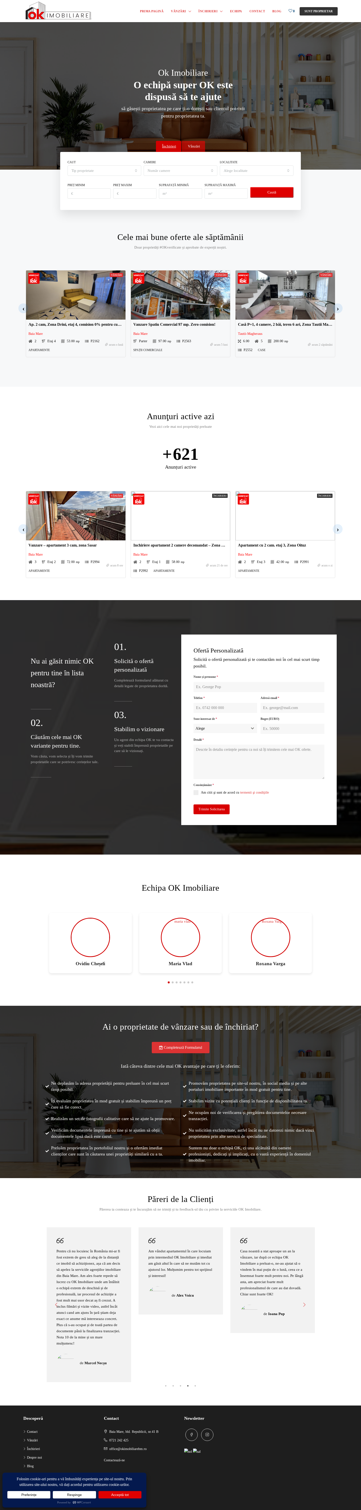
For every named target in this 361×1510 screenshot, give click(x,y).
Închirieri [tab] (169, 146)
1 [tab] (165, 1385)
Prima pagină (152, 11)
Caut (72, 162)
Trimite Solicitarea (211, 809)
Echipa (236, 11)
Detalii (199, 739)
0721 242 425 (118, 1440)
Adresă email (270, 698)
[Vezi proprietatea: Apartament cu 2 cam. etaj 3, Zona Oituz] (285, 515)
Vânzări (178, 11)
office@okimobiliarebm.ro (128, 1449)
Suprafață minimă (174, 185)
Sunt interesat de (205, 719)
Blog (276, 11)
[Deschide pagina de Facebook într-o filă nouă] (191, 1435)
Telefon (199, 698)
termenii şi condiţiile (254, 792)
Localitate (228, 162)
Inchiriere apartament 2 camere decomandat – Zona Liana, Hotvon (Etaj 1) (196, 545)
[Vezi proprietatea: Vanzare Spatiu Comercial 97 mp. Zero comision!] (180, 295)
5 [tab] (195, 1385)
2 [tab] (173, 1385)
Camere (150, 162)
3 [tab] (180, 1385)
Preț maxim (122, 185)
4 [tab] (187, 1385)
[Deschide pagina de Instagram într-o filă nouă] (207, 1435)
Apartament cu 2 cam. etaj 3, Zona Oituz (272, 545)
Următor (304, 1305)
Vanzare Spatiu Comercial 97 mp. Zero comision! (174, 324)
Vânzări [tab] (194, 146)
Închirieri (208, 11)
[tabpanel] (89, 1271)
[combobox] (104, 170)
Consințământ (204, 785)
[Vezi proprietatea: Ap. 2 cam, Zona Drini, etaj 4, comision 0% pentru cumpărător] (75, 295)
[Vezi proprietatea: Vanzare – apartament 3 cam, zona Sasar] (75, 515)
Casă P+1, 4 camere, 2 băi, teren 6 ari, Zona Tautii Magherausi (290, 324)
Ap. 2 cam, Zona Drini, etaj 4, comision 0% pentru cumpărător (81, 324)
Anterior (56, 1305)
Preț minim (76, 185)
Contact (257, 11)
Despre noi (34, 1457)
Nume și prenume (206, 677)
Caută (271, 192)
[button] (23, 308)
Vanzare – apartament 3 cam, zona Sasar (62, 545)
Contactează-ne (114, 1460)
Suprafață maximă (220, 185)
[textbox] (221, 728)
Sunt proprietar (319, 11)
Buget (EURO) (270, 719)
